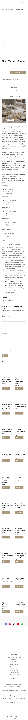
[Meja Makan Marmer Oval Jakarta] (20, 470)
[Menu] (25, 2)
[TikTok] (14, 624)
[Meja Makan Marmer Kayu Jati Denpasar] (20, 422)
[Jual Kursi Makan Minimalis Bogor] (7, 422)
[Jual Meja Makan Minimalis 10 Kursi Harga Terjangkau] (7, 371)
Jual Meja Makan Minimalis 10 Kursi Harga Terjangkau (7, 379)
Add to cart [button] (6, 388)
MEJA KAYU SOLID (14, 663)
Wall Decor (14, 661)
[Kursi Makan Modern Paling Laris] (7, 546)
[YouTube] (18, 624)
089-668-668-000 (16, 681)
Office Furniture (14, 666)
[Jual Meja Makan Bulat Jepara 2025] (20, 596)
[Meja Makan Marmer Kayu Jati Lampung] (20, 521)
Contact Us (19, 621)
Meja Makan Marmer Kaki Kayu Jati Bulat (20, 505)
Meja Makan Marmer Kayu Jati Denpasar (20, 431)
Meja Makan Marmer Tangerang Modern (7, 505)
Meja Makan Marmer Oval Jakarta (18, 478)
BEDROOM (14, 668)
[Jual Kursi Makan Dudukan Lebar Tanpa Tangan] (7, 397)
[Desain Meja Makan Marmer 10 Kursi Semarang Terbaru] (20, 546)
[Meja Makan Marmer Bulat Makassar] (7, 596)
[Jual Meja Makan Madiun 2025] (20, 571)
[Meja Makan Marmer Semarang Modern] (7, 521)
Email (3, 327)
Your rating (3, 316)
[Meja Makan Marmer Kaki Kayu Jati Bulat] (20, 497)
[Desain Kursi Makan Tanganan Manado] (20, 397)
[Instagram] (10, 624)
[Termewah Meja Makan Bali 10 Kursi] (7, 447)
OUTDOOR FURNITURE (14, 665)
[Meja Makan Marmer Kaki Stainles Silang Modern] (20, 371)
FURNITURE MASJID (14, 674)
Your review (5, 333)
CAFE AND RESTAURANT (14, 657)
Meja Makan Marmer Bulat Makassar (5, 604)
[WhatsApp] (22, 624)
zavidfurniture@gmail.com (16, 686)
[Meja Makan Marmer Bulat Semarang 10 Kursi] (7, 571)
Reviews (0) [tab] (14, 90)
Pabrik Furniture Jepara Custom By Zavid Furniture (12, 618)
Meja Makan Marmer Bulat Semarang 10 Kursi (7, 579)
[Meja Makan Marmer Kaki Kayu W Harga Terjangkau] (7, 470)
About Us (12, 621)
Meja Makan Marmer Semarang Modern (7, 530)
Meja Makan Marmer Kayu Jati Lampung (20, 530)
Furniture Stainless (14, 672)
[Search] (19, 2)
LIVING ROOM (14, 670)
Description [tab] (14, 87)
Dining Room (12, 79)
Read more (6, 460)
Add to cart (18, 72)
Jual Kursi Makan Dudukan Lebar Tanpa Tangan (7, 406)
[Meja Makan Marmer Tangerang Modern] (7, 497)
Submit (5, 356)
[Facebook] (6, 624)
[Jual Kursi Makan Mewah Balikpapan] (20, 447)
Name (3, 320)
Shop (7, 621)
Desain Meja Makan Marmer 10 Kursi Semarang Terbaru (20, 555)
